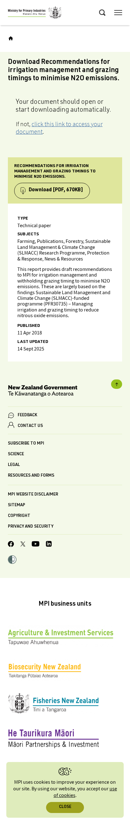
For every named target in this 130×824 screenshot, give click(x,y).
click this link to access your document (59, 127)
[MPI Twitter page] (23, 544)
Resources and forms (31, 476)
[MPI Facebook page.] (11, 545)
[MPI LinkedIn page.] (49, 545)
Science (16, 454)
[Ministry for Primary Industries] (35, 13)
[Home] (11, 38)
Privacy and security (30, 527)
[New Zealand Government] (65, 392)
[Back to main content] (116, 384)
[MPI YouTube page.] (35, 544)
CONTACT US (30, 426)
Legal (14, 465)
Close (65, 807)
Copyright (19, 516)
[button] (12, 560)
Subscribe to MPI (26, 444)
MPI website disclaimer (33, 495)
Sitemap (16, 505)
